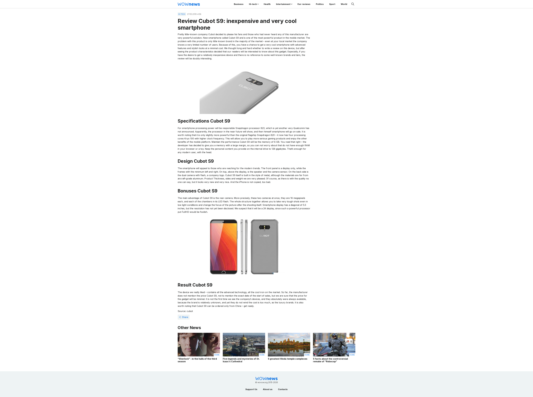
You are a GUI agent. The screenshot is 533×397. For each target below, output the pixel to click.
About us (267, 389)
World (344, 4)
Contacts (283, 389)
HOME (216, 355)
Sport (332, 4)
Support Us (251, 389)
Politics (320, 4)
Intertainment (283, 4)
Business (238, 4)
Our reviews (303, 4)
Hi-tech (253, 4)
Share (185, 317)
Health (267, 4)
